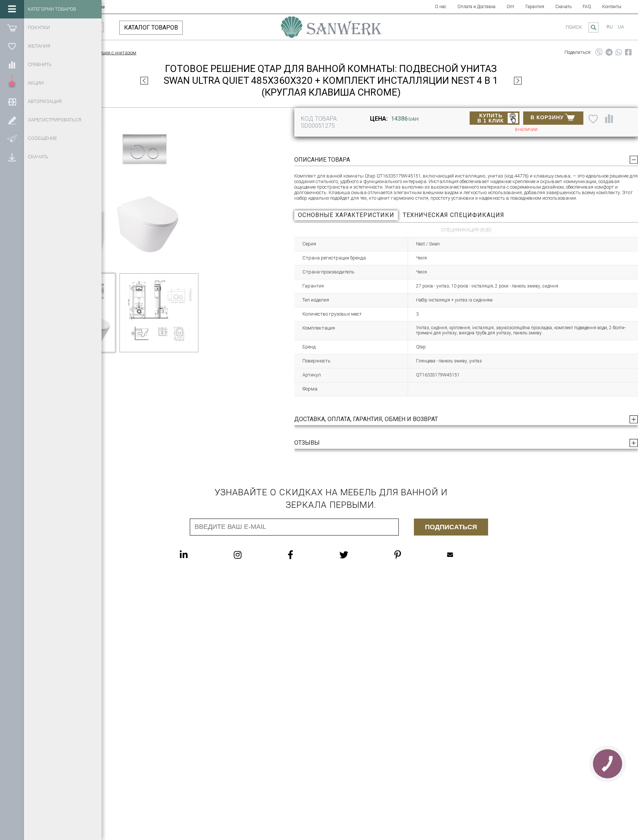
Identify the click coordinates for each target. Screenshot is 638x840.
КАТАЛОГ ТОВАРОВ (151, 27)
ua (621, 27)
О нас (440, 6)
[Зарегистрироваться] (12, 120)
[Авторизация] (12, 101)
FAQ (587, 6)
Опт (510, 6)
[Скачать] (12, 157)
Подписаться (451, 527)
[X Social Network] (358, 554)
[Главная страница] (331, 30)
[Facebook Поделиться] (628, 52)
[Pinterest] (412, 554)
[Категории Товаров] (12, 9)
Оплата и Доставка (476, 6)
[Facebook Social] (305, 554)
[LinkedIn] (198, 554)
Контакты (611, 6)
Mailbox (465, 555)
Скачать (563, 6)
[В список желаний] (593, 118)
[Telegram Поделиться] (609, 52)
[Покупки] (12, 27)
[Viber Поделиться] (599, 52)
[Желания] (12, 46)
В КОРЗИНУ (547, 117)
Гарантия (534, 6)
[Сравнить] (12, 64)
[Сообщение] (12, 138)
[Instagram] (252, 554)
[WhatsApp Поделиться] (618, 52)
